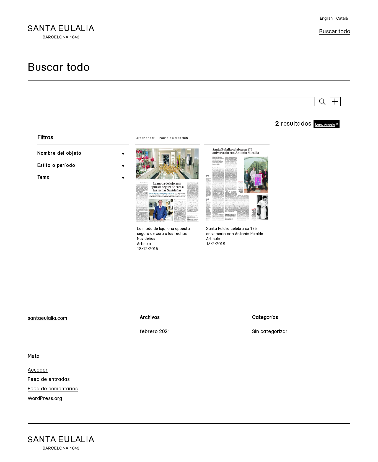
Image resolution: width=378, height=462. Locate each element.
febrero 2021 (155, 331)
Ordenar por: (145, 138)
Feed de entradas (49, 379)
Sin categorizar (270, 331)
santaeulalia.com (47, 318)
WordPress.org (45, 398)
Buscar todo (334, 31)
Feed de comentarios (53, 389)
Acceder (38, 370)
